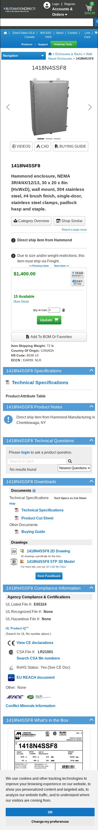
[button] (8, 107)
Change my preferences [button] (50, 821)
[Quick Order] (96, 35)
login (25, 452)
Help (12, 503)
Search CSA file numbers (38, 658)
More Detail (21, 301)
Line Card (87, 35)
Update (46, 320)
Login (56, 4)
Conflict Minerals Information (30, 706)
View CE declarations (35, 643)
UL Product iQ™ (17, 628)
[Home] (5, 35)
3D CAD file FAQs (56, 566)
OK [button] (50, 812)
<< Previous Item (39, 265)
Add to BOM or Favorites (51, 337)
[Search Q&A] (70, 460)
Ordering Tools (63, 44)
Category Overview (33, 221)
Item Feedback (49, 576)
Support (43, 44)
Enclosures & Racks (69, 54)
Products (27, 44)
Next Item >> (61, 265)
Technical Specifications (38, 382)
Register (69, 4)
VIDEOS (23, 146)
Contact (72, 33)
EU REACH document (36, 677)
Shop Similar (72, 221)
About (59, 33)
